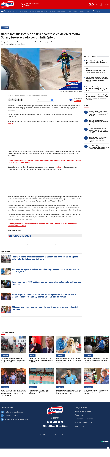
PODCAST (106, 4)
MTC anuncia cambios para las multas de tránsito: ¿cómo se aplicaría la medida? (45, 308)
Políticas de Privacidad (83, 423)
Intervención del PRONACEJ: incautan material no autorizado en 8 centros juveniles (46, 283)
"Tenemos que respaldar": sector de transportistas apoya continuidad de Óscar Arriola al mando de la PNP (96, 70)
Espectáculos (61, 11)
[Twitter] (12, 99)
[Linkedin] (18, 99)
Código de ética (81, 408)
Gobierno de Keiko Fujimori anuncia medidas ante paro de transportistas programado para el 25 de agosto (96, 88)
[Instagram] (56, 422)
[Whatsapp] (9, 99)
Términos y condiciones (84, 419)
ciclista (47, 244)
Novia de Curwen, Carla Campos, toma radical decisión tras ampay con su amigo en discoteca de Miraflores (98, 113)
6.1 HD (95, 4)
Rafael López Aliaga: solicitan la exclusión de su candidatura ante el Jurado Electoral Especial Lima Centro (99, 148)
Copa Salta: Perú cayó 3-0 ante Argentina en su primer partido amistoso (39, 391)
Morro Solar (59, 244)
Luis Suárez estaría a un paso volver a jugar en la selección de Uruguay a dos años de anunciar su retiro (68, 391)
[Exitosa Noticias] (8, 4)
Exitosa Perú (73, 11)
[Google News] (59, 422)
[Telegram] (21, 99)
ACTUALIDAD (32, 244)
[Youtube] (54, 422)
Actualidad (23, 11)
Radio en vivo (80, 426)
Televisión (82, 11)
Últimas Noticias (13, 11)
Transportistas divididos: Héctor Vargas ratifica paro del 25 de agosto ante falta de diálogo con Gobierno (45, 258)
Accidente (23, 244)
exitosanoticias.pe (11, 416)
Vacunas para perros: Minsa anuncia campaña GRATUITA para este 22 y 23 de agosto (45, 270)
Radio (88, 11)
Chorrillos (57, 167)
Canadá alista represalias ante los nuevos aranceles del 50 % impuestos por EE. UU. (41, 360)
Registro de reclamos (83, 411)
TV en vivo (79, 415)
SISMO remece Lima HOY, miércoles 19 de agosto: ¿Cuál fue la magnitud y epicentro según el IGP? (98, 122)
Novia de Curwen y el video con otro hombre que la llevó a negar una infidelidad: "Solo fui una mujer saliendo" (98, 131)
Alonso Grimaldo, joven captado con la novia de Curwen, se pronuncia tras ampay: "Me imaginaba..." (98, 139)
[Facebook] (15, 99)
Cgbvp (10, 124)
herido (52, 244)
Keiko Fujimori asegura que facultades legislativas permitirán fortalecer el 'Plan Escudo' (97, 62)
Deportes (44, 11)
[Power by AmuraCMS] (105, 441)
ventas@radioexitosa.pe (14, 412)
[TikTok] (61, 422)
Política (31, 11)
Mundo (37, 11)
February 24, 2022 (19, 235)
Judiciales (52, 11)
